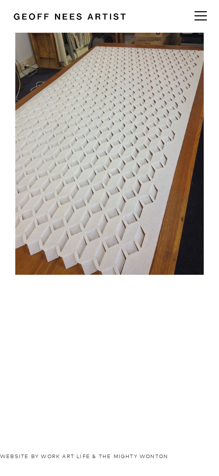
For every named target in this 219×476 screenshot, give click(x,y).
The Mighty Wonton (134, 456)
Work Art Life (65, 456)
